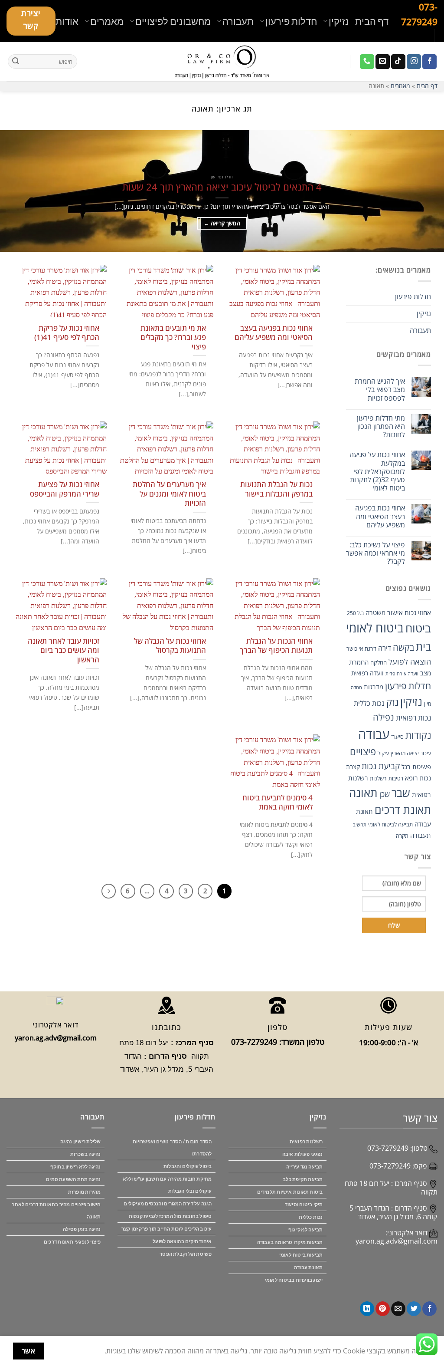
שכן (384, 794)
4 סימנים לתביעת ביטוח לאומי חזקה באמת (277, 802)
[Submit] (15, 61)
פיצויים (363, 751)
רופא (411, 778)
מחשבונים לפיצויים (173, 21)
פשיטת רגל (416, 766)
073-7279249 (387, 1148)
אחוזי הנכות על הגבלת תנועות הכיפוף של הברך (276, 645)
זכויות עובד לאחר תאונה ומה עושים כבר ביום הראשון (63, 650)
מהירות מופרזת (84, 1192)
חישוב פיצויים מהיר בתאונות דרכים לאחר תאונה (56, 1210)
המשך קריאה (222, 223)
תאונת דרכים (403, 809)
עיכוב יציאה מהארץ (411, 753)
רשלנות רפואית (306, 1141)
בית (423, 646)
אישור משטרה (384, 612)
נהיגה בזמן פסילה (82, 1229)
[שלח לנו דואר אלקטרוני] (382, 61)
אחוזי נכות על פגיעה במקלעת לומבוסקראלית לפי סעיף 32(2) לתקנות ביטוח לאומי (377, 471)
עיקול (383, 753)
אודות (67, 21)
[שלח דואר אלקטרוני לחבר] (398, 1308)
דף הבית (371, 21)
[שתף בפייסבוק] (429, 1308)
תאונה (363, 792)
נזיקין (339, 21)
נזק (392, 701)
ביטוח (418, 628)
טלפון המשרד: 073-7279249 (277, 1042)
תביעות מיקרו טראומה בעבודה (290, 1242)
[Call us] (367, 61)
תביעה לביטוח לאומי (390, 824)
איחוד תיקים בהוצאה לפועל (182, 1241)
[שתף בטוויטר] (414, 1308)
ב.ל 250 (355, 613)
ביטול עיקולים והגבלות (187, 1166)
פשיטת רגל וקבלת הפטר (186, 1254)
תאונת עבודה (308, 1267)
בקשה (403, 647)
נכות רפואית (413, 718)
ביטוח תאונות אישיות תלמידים (290, 1192)
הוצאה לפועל (409, 661)
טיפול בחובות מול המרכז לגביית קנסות (170, 1216)
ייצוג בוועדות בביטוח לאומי (294, 1280)
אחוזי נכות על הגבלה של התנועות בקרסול (170, 645)
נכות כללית (369, 703)
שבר (401, 793)
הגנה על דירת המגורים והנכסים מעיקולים (168, 1203)
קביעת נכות (381, 765)
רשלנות (378, 778)
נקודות (418, 735)
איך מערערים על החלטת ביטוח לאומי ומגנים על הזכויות (169, 494)
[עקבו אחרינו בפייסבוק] (429, 61)
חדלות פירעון (291, 21)
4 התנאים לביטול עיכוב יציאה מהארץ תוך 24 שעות (222, 187)
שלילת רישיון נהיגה (80, 1141)
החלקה (378, 662)
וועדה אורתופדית (401, 674)
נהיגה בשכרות (85, 1154)
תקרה (402, 835)
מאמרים (107, 21)
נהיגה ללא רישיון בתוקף (75, 1166)
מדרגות (373, 686)
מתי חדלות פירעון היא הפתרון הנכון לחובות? (381, 426)
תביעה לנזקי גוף (305, 1229)
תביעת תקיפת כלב (303, 1179)
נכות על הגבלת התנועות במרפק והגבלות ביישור (276, 489)
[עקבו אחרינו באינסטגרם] (414, 61)
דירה (384, 648)
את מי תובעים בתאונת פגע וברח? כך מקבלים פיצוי (173, 337)
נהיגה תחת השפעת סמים (73, 1179)
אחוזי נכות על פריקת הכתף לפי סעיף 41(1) (66, 332)
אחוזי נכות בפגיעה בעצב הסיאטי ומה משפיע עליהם (380, 516)
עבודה (373, 734)
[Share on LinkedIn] (367, 1308)
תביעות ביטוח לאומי (301, 1254)
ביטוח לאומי (375, 627)
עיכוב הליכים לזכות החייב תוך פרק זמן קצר (166, 1228)
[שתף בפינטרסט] (382, 1308)
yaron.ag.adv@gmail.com (396, 1241)
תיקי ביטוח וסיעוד (304, 1204)
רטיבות (395, 778)
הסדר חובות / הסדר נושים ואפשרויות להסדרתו (172, 1147)
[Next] (108, 891)
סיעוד (397, 737)
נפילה (383, 717)
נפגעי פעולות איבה (302, 1154)
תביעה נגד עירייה (304, 1166)
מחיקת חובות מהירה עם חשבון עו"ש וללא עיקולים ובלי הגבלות (167, 1185)
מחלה (356, 688)
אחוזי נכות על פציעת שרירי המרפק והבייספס (64, 489)
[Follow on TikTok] (398, 61)
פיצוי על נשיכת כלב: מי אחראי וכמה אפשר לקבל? (375, 553)
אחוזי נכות (418, 612)
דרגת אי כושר (361, 648)
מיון (427, 704)
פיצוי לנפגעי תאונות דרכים (72, 1241)
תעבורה (238, 21)
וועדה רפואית (367, 673)
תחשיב (359, 825)
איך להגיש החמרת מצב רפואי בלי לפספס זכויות (380, 389)
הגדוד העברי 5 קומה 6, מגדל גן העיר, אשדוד (393, 1212)
